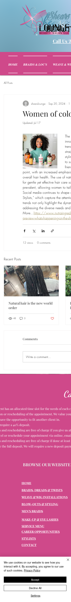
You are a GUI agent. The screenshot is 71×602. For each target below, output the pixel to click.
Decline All (35, 588)
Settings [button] (35, 595)
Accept (35, 580)
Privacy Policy (32, 570)
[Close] (65, 562)
